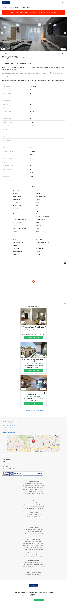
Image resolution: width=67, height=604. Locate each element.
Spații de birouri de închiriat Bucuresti (33, 562)
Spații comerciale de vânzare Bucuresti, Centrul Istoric (33, 533)
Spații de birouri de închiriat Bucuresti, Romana (33, 566)
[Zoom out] (65, 303)
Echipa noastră (6, 459)
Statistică (34, 595)
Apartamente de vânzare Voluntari (33, 491)
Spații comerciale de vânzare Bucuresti (33, 529)
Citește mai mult (6, 76)
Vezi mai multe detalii (33, 337)
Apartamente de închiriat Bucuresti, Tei (33, 547)
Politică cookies (6, 466)
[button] (2, 33)
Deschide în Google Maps (8, 432)
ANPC (3, 464)
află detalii (31, 592)
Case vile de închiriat (33, 552)
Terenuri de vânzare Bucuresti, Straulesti (33, 518)
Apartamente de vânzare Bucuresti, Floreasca (33, 485)
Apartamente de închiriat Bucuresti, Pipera (34, 549)
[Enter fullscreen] (65, 263)
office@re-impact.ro (7, 427)
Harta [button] (64, 48)
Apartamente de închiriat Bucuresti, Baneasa (33, 543)
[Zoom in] (65, 301)
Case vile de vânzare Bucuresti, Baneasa (33, 508)
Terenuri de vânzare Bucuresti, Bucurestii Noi (33, 520)
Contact (4, 461)
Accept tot (39, 600)
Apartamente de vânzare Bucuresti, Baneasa (33, 487)
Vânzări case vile (33, 497)
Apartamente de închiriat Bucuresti (33, 541)
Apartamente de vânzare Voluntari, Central (33, 493)
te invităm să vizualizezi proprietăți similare (44, 12)
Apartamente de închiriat (33, 539)
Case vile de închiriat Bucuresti (33, 554)
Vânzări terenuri (33, 512)
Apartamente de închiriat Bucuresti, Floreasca (33, 545)
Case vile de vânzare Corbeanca (33, 502)
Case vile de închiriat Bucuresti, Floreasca (33, 556)
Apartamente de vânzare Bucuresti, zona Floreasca (51, 80)
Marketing (42, 595)
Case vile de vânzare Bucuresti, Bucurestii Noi (34, 506)
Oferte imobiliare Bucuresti (9, 80)
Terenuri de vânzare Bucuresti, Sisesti (33, 524)
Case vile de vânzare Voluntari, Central (33, 504)
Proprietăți (4, 454)
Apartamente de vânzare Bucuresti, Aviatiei (33, 489)
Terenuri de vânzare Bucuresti (33, 514)
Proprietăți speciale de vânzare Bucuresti (33, 574)
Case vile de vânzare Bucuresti (33, 499)
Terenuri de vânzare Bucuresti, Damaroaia (34, 522)
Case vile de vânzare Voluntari (33, 500)
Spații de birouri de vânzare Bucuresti (33, 531)
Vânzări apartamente (33, 481)
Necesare (26, 595)
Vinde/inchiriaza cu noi (8, 457)
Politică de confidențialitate (9, 468)
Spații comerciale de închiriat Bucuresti (33, 564)
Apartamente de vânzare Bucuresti (27, 80)
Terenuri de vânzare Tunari (33, 516)
